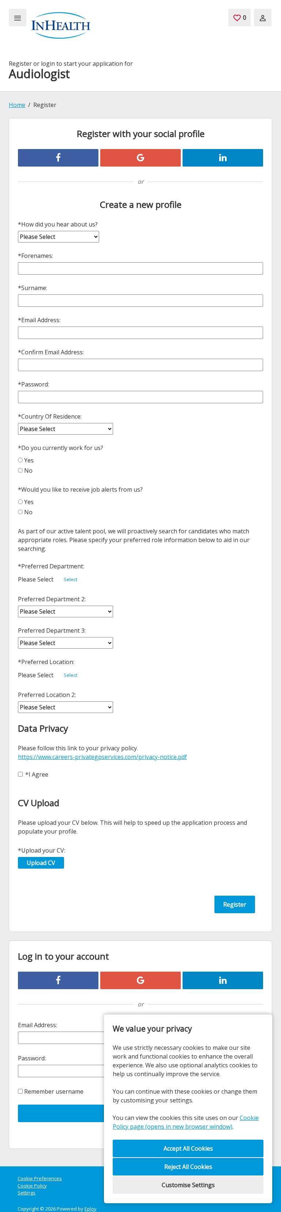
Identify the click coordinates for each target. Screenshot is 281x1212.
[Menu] (17, 17)
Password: (33, 384)
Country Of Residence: (50, 416)
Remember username (53, 1091)
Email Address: (39, 320)
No (28, 470)
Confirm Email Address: (51, 352)
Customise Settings (188, 1185)
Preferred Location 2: (47, 695)
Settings (26, 1192)
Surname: (32, 288)
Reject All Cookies (188, 1167)
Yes (29, 460)
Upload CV (41, 863)
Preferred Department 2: (52, 599)
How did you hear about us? (58, 224)
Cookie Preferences (40, 1178)
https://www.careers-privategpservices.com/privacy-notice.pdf (102, 757)
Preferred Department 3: (52, 630)
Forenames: (35, 256)
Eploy (91, 1208)
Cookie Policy (32, 1185)
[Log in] (262, 17)
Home (17, 105)
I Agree (36, 774)
